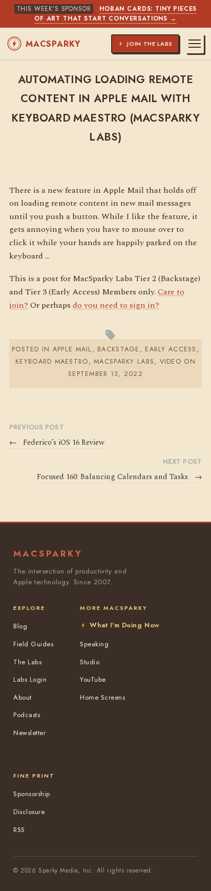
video (170, 361)
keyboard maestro (51, 361)
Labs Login (30, 679)
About (22, 697)
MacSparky (53, 44)
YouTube (93, 679)
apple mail (72, 349)
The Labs (27, 662)
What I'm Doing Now (124, 625)
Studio (89, 662)
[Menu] (194, 43)
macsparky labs (124, 361)
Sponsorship (31, 794)
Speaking (94, 644)
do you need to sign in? (116, 305)
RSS (19, 830)
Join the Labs (150, 43)
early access (170, 349)
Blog (20, 626)
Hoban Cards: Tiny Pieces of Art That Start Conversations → (115, 13)
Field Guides (33, 644)
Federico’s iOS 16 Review (56, 442)
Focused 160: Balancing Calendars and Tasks (119, 477)
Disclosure (29, 812)
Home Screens (102, 697)
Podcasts (26, 715)
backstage (118, 349)
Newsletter (29, 733)
